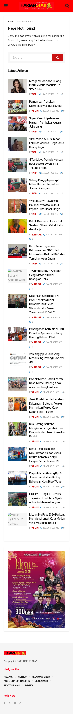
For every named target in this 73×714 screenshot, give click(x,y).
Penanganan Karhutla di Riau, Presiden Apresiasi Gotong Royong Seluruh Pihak (46, 333)
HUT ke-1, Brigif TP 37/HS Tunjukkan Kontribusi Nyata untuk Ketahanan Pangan (45, 498)
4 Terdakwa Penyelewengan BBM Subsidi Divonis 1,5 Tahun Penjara (46, 164)
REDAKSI (8, 676)
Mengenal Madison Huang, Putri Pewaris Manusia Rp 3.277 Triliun (45, 85)
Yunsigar (36, 235)
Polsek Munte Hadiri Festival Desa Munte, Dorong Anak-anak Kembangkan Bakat (46, 383)
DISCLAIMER (41, 681)
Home (11, 21)
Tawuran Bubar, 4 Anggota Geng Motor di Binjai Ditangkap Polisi (45, 275)
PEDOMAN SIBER (41, 676)
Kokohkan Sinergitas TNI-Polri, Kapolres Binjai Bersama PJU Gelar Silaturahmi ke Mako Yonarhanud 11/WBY (44, 304)
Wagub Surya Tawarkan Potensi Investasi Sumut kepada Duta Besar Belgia (44, 205)
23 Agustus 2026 (50, 528)
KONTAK (22, 676)
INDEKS (29, 685)
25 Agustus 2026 (49, 94)
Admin (35, 111)
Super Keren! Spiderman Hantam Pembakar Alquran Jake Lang (45, 122)
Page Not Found (25, 21)
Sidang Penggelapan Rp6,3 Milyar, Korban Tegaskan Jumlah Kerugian (45, 184)
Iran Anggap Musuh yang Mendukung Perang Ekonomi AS (46, 358)
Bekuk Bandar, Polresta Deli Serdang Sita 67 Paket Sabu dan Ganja (46, 225)
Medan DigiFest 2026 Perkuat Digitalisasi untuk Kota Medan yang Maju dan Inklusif (47, 519)
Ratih (34, 94)
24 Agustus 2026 (49, 193)
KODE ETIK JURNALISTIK (17, 681)
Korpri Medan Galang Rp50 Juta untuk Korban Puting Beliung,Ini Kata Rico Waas (45, 477)
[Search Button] (57, 57)
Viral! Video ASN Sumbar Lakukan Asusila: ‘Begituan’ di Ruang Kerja (46, 143)
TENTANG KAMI (12, 685)
